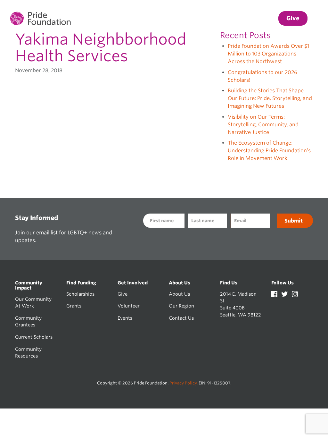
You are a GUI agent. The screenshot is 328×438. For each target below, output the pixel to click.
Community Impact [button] (125, 18)
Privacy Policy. (183, 383)
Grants (73, 305)
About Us (179, 294)
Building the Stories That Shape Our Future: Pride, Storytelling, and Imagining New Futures (270, 98)
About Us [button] (259, 18)
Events (125, 318)
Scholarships (80, 294)
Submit (293, 221)
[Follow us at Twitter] (285, 295)
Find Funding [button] (176, 18)
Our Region (181, 305)
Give (122, 294)
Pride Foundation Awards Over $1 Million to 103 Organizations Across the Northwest (268, 53)
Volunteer (129, 305)
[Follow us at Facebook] (275, 295)
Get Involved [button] (219, 18)
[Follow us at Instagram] (295, 295)
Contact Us (181, 318)
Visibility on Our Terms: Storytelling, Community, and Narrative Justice (263, 124)
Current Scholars (34, 337)
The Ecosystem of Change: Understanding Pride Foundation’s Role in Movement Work (269, 150)
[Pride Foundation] (40, 18)
